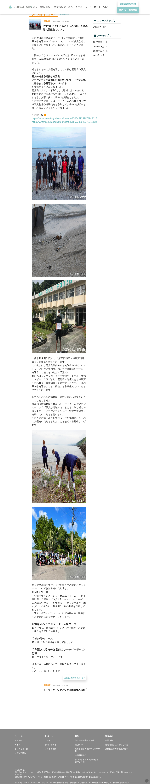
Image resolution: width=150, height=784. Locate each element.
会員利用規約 (80, 755)
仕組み (48, 740)
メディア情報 (20, 753)
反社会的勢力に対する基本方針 (87, 750)
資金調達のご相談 (128, 4)
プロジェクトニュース (43, 14)
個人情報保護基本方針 (84, 740)
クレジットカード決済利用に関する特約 (87, 760)
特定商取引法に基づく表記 (116, 745)
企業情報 (109, 740)
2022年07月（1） (101, 51)
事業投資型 (60, 7)
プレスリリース (21, 749)
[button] (30, 736)
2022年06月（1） (101, 55)
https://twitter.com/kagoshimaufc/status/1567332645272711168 (64, 122)
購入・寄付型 (75, 7)
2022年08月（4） (101, 46)
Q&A (105, 7)
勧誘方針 (79, 745)
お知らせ (18, 740)
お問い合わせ (50, 745)
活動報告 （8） (100, 27)
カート (97, 7)
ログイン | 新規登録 (128, 10)
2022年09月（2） (101, 42)
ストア (88, 7)
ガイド (17, 745)
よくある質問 (50, 749)
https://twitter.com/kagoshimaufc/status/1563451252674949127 (64, 118)
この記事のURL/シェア (74, 678)
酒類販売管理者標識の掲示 (116, 749)
